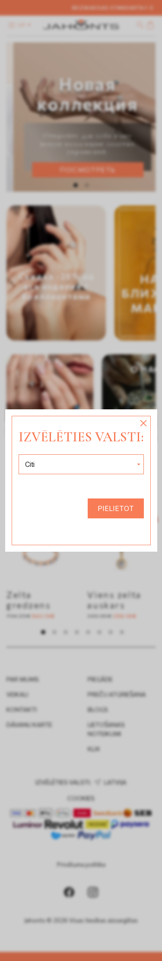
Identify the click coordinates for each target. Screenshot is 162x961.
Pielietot (116, 508)
